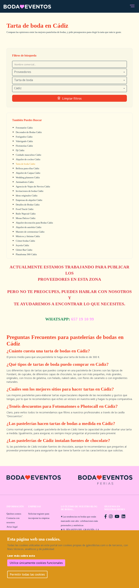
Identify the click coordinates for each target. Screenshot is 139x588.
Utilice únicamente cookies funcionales (36, 563)
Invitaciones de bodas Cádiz (29, 191)
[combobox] (69, 72)
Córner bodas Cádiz (25, 240)
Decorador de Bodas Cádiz (29, 132)
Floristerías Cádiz (24, 145)
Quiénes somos (14, 513)
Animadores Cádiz (25, 182)
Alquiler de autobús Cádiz (28, 227)
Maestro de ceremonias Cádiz (30, 231)
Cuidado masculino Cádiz (28, 154)
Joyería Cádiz (22, 245)
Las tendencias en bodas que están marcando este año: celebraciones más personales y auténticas (79, 521)
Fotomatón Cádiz (24, 127)
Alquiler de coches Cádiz (28, 159)
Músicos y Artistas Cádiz (28, 236)
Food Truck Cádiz (24, 209)
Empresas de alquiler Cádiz (29, 200)
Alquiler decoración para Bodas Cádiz (34, 222)
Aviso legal (12, 526)
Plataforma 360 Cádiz (26, 254)
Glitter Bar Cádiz (24, 249)
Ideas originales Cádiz (26, 195)
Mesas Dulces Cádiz (25, 218)
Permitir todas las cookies (27, 574)
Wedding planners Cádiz (28, 177)
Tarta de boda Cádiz (25, 164)
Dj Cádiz (20, 150)
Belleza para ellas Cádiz (27, 168)
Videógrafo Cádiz (24, 141)
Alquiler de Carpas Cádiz (28, 173)
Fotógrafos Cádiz (24, 136)
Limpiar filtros (72, 98)
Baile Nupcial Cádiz (26, 213)
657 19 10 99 (82, 319)
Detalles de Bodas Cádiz (28, 204)
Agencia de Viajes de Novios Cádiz (33, 186)
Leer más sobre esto (21, 555)
